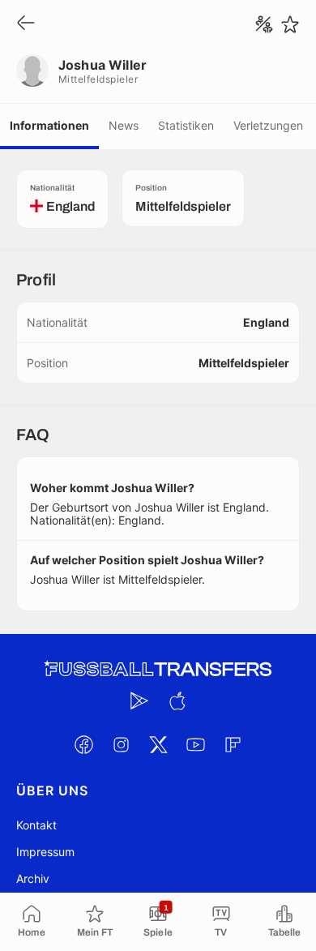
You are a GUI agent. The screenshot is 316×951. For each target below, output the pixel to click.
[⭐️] (290, 24)
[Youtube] (195, 744)
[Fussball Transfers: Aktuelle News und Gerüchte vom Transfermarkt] (158, 669)
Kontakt (36, 825)
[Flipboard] (232, 744)
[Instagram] (121, 744)
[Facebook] (83, 744)
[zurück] (26, 24)
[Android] (139, 700)
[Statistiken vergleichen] (264, 24)
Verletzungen (268, 125)
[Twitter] (158, 744)
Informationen (49, 125)
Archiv (32, 878)
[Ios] (176, 700)
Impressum (45, 852)
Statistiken (186, 125)
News (124, 125)
